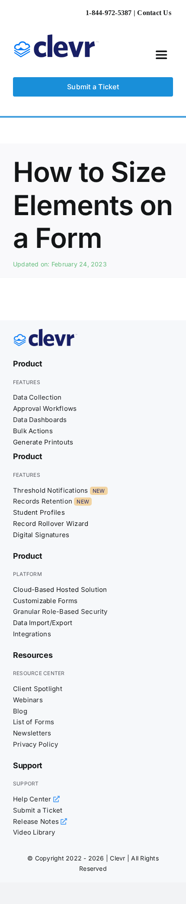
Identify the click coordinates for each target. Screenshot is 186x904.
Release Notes (37, 821)
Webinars (28, 700)
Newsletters (32, 733)
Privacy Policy (35, 744)
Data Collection (37, 397)
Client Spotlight (37, 689)
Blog (20, 711)
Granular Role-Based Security (60, 611)
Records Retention (42, 501)
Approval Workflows (45, 408)
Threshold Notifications (50, 490)
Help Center (33, 799)
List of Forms (33, 722)
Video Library (34, 832)
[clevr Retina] (45, 332)
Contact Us (154, 12)
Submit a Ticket (38, 810)
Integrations (32, 634)
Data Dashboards (40, 420)
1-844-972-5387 (108, 12)
